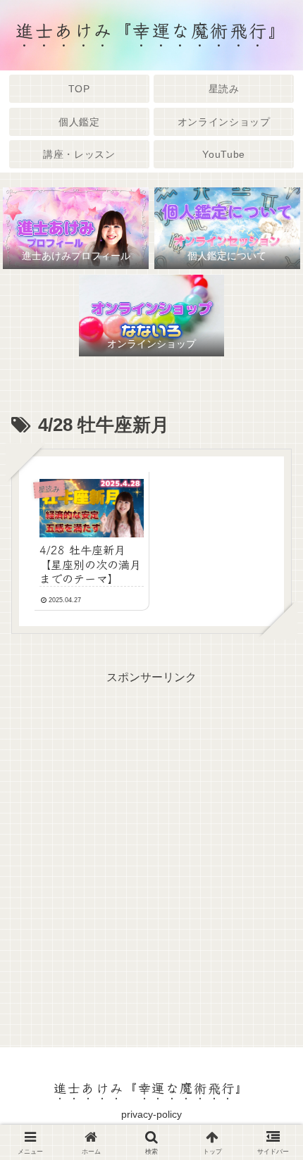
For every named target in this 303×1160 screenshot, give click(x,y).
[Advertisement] (151, 838)
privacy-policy (151, 1114)
